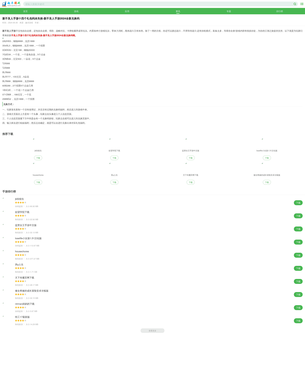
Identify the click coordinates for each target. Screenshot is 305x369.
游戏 (76, 11)
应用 (127, 11)
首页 (25, 11)
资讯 (178, 11)
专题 (229, 11)
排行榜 (279, 11)
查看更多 (152, 330)
